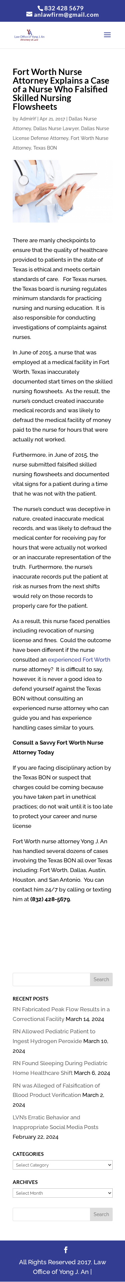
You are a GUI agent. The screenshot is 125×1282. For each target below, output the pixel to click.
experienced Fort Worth (79, 659)
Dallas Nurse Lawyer (56, 128)
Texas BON (45, 148)
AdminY (28, 118)
